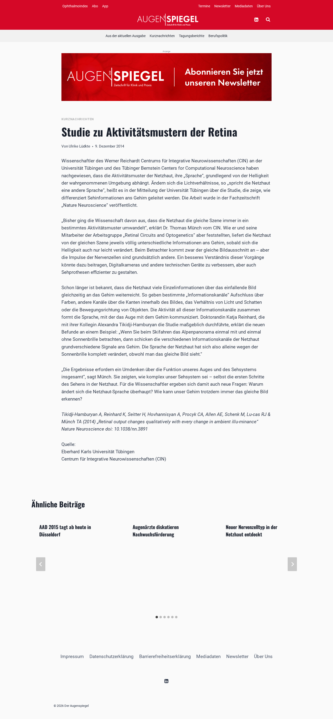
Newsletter (222, 6)
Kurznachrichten (162, 36)
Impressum (72, 656)
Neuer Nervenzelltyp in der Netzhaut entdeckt (251, 530)
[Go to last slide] (40, 564)
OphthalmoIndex (75, 6)
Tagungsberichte (191, 36)
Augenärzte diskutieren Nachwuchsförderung (156, 530)
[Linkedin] (256, 19)
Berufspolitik (217, 36)
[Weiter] (292, 564)
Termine (204, 6)
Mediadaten (244, 6)
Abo (95, 6)
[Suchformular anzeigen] (268, 19)
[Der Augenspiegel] (167, 19)
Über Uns (264, 6)
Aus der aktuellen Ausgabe (126, 36)
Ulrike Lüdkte (79, 146)
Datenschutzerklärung (111, 656)
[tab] (157, 617)
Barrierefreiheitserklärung (165, 656)
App (105, 6)
